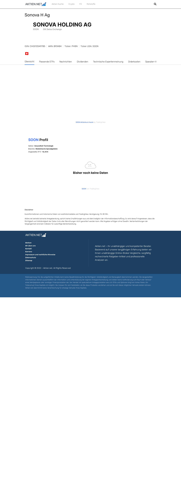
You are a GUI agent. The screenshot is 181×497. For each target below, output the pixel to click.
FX (80, 4)
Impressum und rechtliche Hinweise (40, 255)
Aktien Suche (58, 4)
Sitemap (28, 260)
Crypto (71, 4)
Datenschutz (30, 258)
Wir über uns (30, 246)
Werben (28, 243)
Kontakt (28, 249)
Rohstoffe (91, 4)
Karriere (28, 252)
